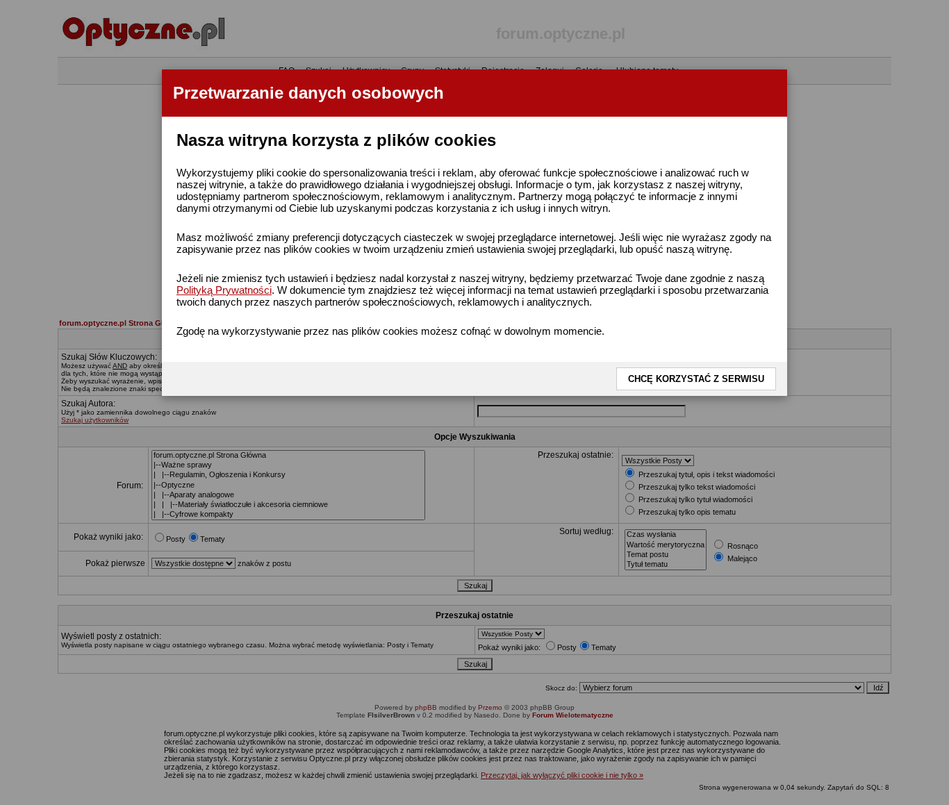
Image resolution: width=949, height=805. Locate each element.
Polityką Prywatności (224, 290)
